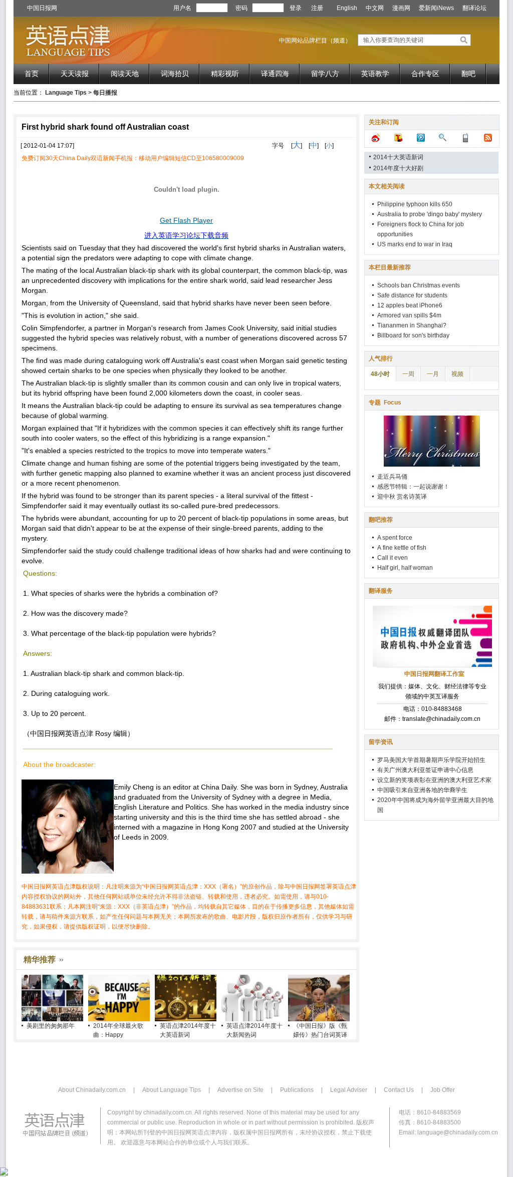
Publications (297, 1089)
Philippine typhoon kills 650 (414, 204)
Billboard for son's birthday (413, 335)
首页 (32, 74)
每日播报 (105, 92)
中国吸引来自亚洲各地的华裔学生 (422, 790)
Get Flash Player (186, 220)
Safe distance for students (412, 295)
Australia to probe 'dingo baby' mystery (429, 214)
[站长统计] (4, 1173)
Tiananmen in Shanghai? (411, 325)
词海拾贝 (175, 74)
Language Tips (66, 92)
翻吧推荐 (381, 519)
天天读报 (75, 74)
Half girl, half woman (405, 567)
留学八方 (325, 74)
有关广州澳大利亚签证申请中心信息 (425, 769)
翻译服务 (381, 590)
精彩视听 (225, 74)
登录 (296, 8)
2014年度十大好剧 (398, 168)
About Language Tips (171, 1089)
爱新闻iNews (436, 8)
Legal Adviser (348, 1089)
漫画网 (401, 8)
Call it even (392, 557)
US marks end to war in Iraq (414, 244)
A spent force (394, 537)
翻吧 (468, 74)
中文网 (375, 8)
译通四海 (275, 74)
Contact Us (399, 1089)
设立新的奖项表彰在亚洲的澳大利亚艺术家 (434, 779)
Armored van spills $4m (409, 315)
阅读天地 (125, 74)
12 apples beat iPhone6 (409, 305)
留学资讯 (381, 741)
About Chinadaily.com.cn (92, 1089)
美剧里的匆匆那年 (51, 1025)
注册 (317, 8)
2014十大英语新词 (398, 157)
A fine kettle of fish (401, 547)
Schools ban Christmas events (418, 285)
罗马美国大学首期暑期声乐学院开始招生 (431, 759)
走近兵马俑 (392, 476)
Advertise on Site (240, 1089)
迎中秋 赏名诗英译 (402, 496)
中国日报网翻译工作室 (434, 673)
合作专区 (425, 74)
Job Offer (442, 1089)
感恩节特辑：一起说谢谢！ (413, 486)
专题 (385, 402)
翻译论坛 (474, 8)
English (347, 8)
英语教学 (375, 74)
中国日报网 (42, 8)
